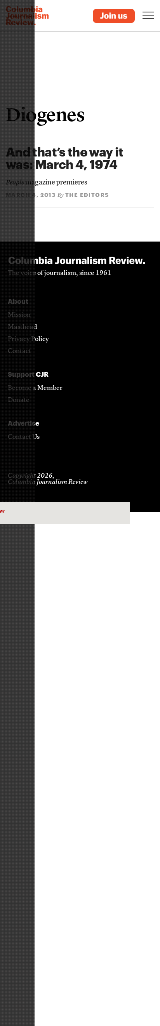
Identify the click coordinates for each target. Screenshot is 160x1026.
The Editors (87, 194)
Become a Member (35, 388)
